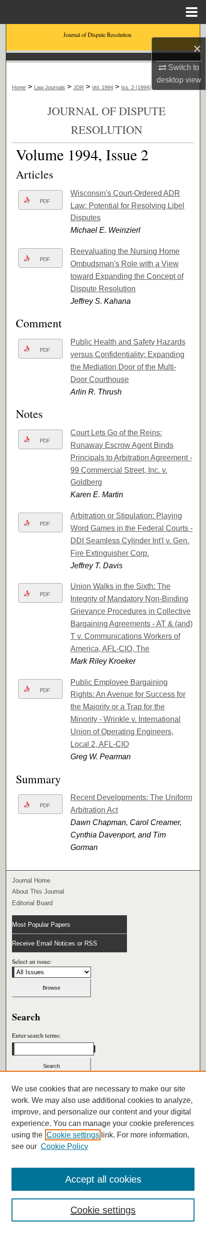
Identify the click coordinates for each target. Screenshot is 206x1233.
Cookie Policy (64, 1146)
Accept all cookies (103, 1179)
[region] (103, 1152)
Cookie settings (72, 1135)
